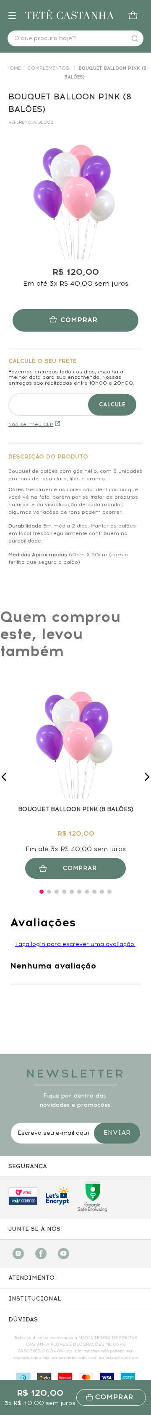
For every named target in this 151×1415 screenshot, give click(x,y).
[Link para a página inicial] (14, 68)
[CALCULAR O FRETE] (112, 405)
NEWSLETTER (75, 1073)
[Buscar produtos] (134, 38)
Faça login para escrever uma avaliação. (75, 944)
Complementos (48, 68)
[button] (4, 777)
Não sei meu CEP (30, 424)
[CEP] (75, 387)
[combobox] (75, 38)
